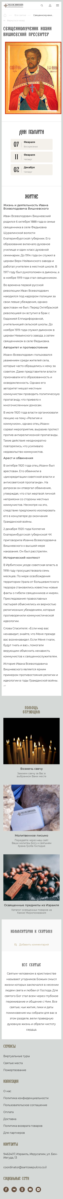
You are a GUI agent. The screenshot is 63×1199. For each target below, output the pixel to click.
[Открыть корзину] (35, 5)
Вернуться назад (16, 20)
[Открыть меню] (57, 5)
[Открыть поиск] (42, 5)
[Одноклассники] (22, 1189)
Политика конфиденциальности (26, 1098)
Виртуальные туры (16, 1056)
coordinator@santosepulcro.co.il (25, 1167)
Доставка (9, 1119)
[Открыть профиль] (50, 5)
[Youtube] (30, 1189)
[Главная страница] (5, 15)
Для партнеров (14, 1132)
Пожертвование (14, 1070)
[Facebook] (6, 1189)
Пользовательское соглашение (25, 1105)
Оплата (8, 1112)
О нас (7, 1091)
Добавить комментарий (33, 944)
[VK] (14, 1189)
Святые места (13, 1063)
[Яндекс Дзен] (38, 1189)
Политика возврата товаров (23, 1125)
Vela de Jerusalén (13, 5)
